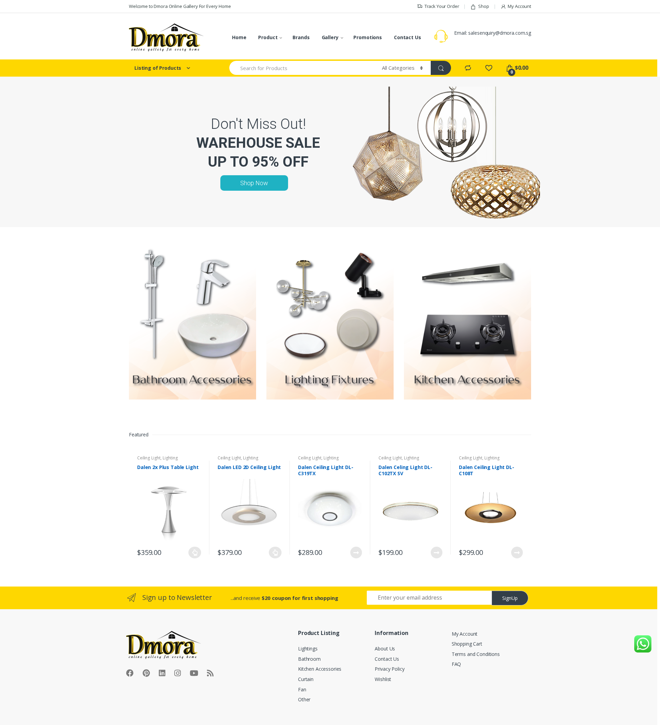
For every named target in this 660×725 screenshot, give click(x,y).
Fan (302, 689)
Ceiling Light (149, 458)
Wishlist (383, 679)
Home (239, 37)
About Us (385, 648)
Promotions (367, 37)
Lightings (308, 648)
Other (304, 699)
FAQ (456, 664)
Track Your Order (442, 6)
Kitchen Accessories (319, 669)
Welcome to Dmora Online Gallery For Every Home (180, 6)
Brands (301, 37)
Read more (356, 552)
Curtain (306, 679)
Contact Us (407, 37)
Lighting (170, 458)
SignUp (510, 598)
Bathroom (309, 659)
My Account (519, 6)
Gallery (330, 37)
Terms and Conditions (476, 654)
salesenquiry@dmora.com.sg (499, 33)
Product (267, 37)
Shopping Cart (467, 643)
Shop (483, 6)
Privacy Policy (389, 669)
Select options (195, 552)
